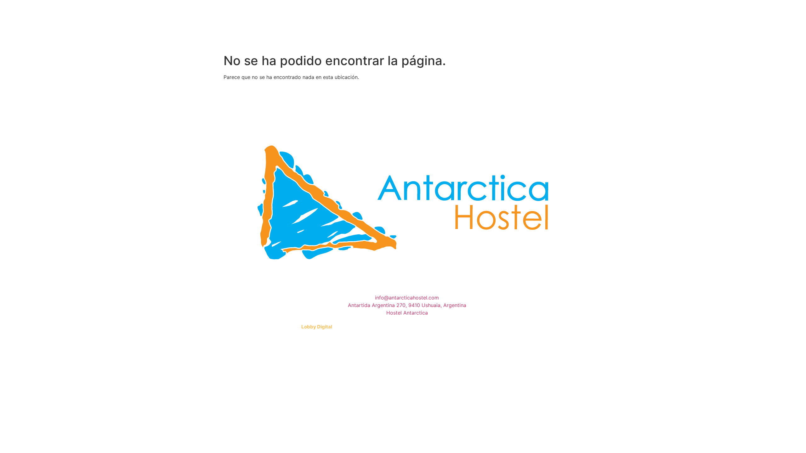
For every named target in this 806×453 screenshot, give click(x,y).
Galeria (339, 40)
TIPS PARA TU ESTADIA (528, 40)
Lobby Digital (316, 327)
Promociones (383, 40)
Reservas (471, 40)
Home (256, 40)
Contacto (430, 40)
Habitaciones (296, 40)
